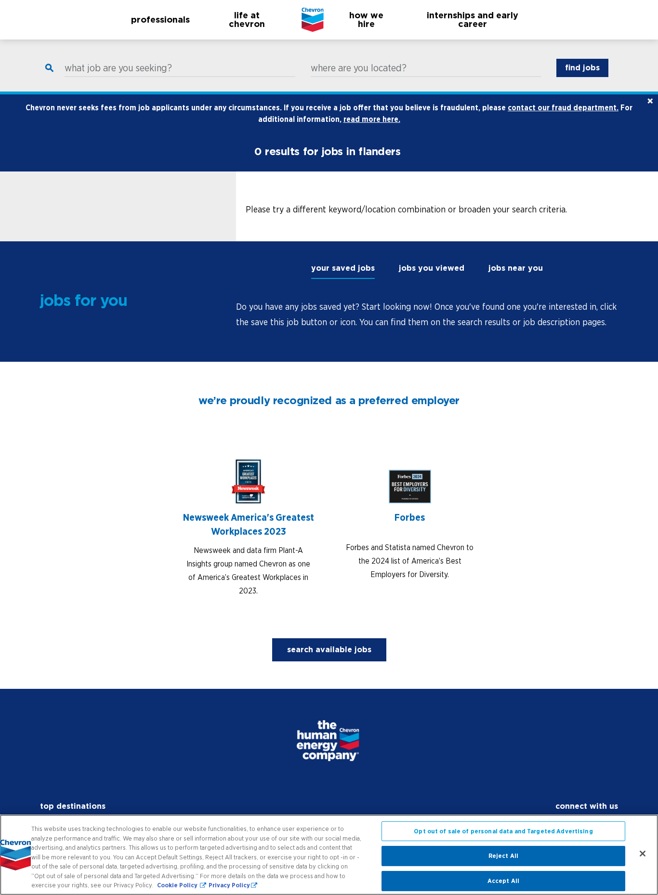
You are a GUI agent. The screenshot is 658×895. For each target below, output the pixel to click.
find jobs (582, 68)
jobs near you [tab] (515, 268)
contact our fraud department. (563, 107)
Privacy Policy (229, 885)
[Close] (642, 853)
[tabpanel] (427, 314)
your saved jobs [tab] (343, 268)
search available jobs (329, 650)
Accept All (503, 881)
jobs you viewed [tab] (431, 268)
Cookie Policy (178, 885)
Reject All (503, 856)
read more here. (371, 119)
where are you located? (359, 68)
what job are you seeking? (118, 68)
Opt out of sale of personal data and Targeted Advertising (503, 831)
